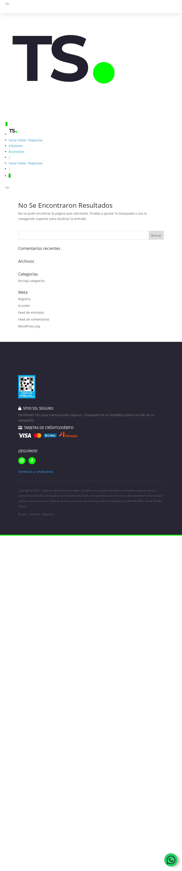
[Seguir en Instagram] (21, 460)
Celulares (16, 146)
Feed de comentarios (33, 319)
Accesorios (16, 151)
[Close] (7, 187)
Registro (24, 299)
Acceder (24, 305)
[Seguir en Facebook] (32, 460)
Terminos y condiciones (35, 472)
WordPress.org (29, 326)
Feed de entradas (31, 312)
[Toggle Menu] (7, 3)
